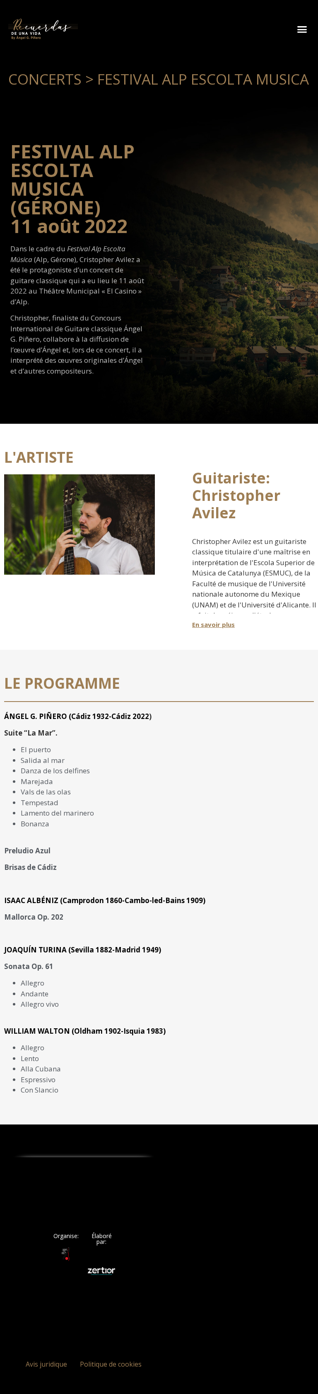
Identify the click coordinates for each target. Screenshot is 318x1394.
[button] (302, 29)
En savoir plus (213, 624)
